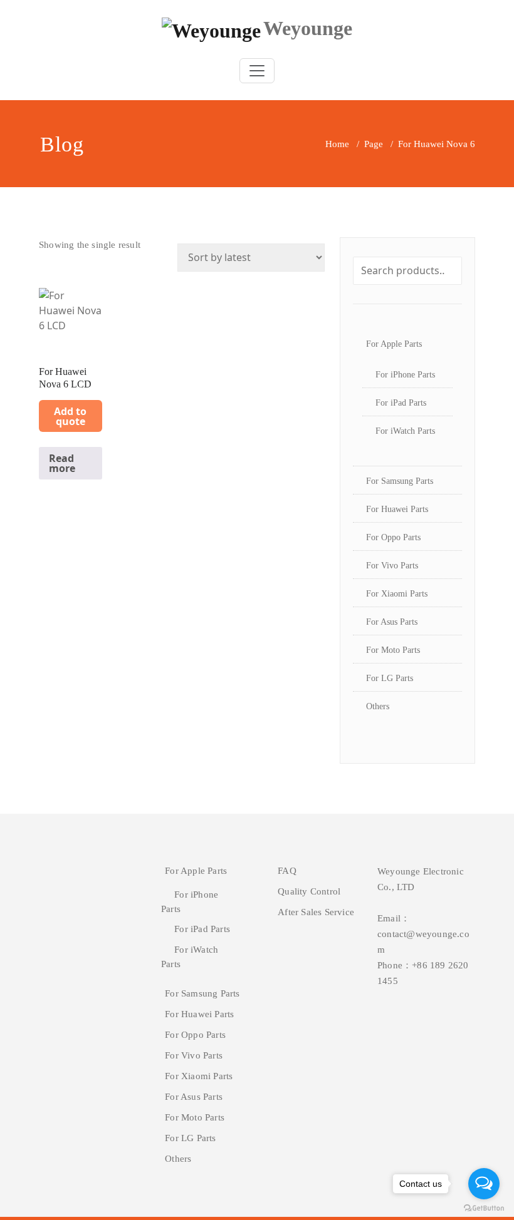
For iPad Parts (400, 403)
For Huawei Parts (397, 509)
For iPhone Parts (405, 374)
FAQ (287, 871)
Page (373, 144)
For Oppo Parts (393, 537)
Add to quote (70, 416)
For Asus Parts (391, 622)
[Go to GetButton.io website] (484, 1207)
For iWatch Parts (405, 431)
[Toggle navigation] (257, 70)
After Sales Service (316, 912)
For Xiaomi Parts (396, 593)
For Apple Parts (394, 344)
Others (377, 706)
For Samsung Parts (399, 481)
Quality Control (309, 891)
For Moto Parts (393, 650)
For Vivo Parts (392, 565)
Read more (62, 463)
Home (337, 144)
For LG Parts (389, 678)
